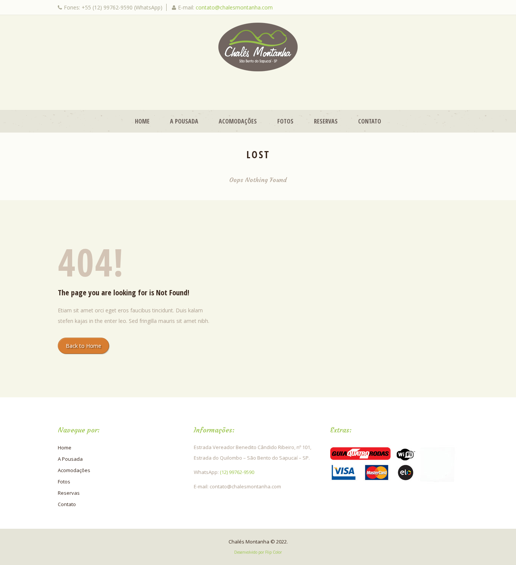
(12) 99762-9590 (237, 472)
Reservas (326, 121)
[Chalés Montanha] (258, 47)
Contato (369, 121)
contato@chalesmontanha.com (234, 7)
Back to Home (83, 345)
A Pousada (184, 121)
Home (142, 121)
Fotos (285, 121)
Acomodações (238, 121)
